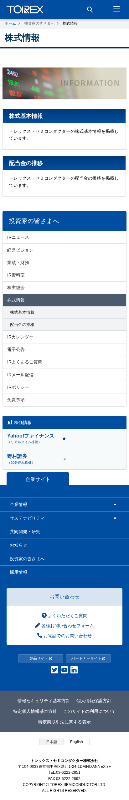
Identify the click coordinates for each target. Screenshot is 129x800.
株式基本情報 (22, 312)
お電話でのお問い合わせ (67, 635)
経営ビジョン (20, 250)
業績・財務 (18, 262)
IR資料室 (16, 275)
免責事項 (16, 399)
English (76, 742)
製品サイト (39, 658)
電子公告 (16, 349)
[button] (116, 9)
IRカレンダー (20, 336)
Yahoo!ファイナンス (30, 438)
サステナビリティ (27, 518)
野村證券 (21, 458)
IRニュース (18, 237)
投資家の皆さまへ (39, 23)
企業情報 (18, 504)
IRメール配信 (20, 374)
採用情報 (18, 572)
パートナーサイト (86, 658)
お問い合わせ (64, 596)
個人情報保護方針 (93, 700)
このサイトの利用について (89, 711)
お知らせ (18, 545)
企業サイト (37, 479)
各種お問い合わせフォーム (67, 625)
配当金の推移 (22, 324)
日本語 (51, 742)
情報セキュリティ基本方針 (44, 700)
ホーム (10, 23)
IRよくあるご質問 (24, 361)
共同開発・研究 (25, 531)
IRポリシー (18, 387)
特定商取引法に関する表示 (64, 721)
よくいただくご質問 (67, 615)
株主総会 (16, 287)
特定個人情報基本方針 (35, 711)
